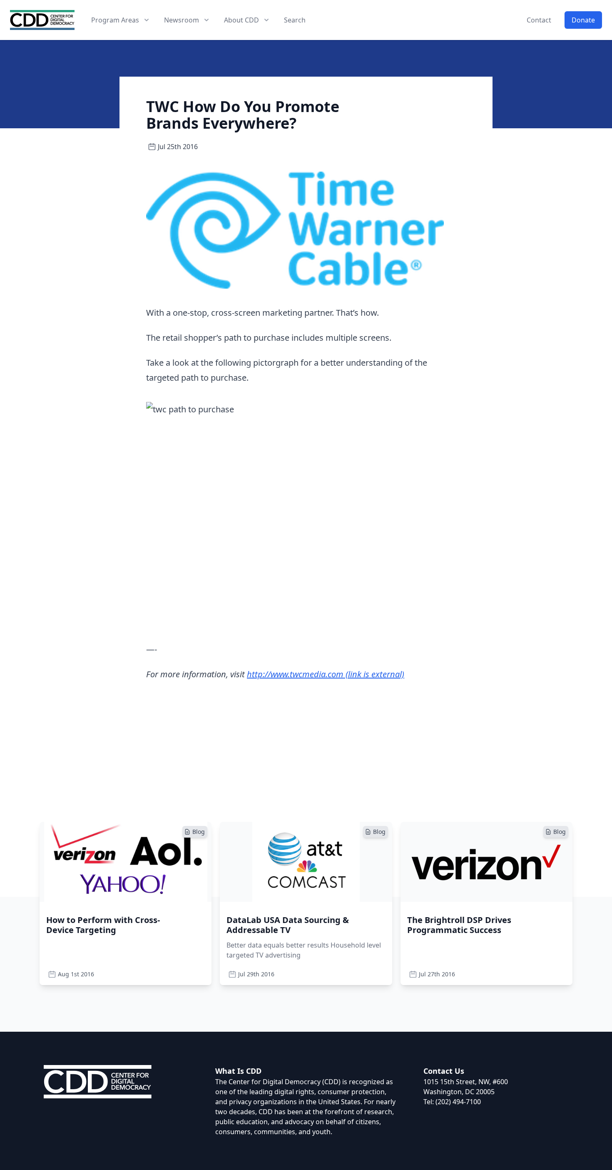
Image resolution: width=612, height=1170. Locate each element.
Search (295, 20)
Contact (539, 20)
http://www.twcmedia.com (325, 674)
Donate (583, 20)
